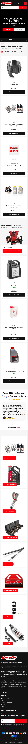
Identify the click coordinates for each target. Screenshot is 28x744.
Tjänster (8, 29)
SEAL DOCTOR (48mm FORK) (14, 84)
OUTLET (8, 643)
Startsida (3, 695)
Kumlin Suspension (14, 163)
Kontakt (3, 704)
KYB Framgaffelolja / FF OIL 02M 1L (14, 371)
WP (14, 82)
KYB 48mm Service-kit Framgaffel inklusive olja (14, 206)
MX (2, 51)
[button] (12, 424)
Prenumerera (21, 720)
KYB (14, 203)
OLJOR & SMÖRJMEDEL (10, 484)
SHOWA (14, 325)
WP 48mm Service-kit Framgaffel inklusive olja (14, 125)
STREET (21, 51)
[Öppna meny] (25, 3)
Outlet (2, 706)
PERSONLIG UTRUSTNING (10, 590)
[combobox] (14, 7)
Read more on (14, 427)
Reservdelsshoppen (6, 702)
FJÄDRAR (8, 617)
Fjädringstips (4, 697)
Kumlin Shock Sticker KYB (14, 165)
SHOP (2, 700)
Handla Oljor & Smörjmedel (12, 251)
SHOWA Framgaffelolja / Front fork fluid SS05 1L (14, 328)
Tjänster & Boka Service (7, 699)
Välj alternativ (14, 173)
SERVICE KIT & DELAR (9, 458)
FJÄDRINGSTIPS (8, 564)
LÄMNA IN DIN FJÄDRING (10, 537)
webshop (19, 29)
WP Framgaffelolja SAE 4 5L (14, 285)
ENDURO (6, 51)
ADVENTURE (14, 51)
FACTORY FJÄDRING (9, 511)
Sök (23, 7)
